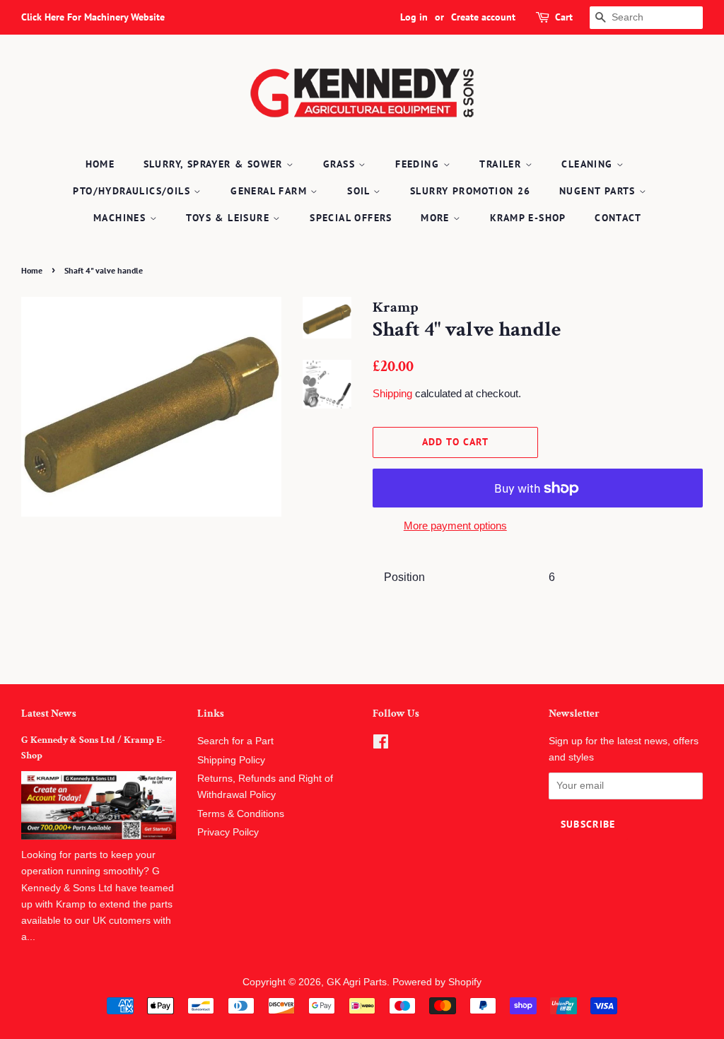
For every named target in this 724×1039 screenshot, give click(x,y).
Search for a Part (235, 741)
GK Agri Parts (357, 982)
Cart (564, 17)
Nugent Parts (599, 190)
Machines (121, 217)
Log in (414, 17)
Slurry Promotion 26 (470, 190)
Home (100, 164)
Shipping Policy (231, 760)
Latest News (48, 713)
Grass (340, 164)
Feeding (419, 164)
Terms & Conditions (240, 814)
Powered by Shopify (436, 982)
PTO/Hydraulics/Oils (133, 190)
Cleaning (589, 164)
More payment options (455, 526)
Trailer (502, 164)
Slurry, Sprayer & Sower (215, 164)
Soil (360, 190)
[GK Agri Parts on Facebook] (381, 744)
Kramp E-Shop (528, 217)
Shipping (392, 393)
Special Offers (351, 217)
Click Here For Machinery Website (93, 17)
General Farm (270, 190)
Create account (483, 17)
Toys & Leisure (229, 217)
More (437, 217)
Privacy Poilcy (228, 832)
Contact (618, 217)
